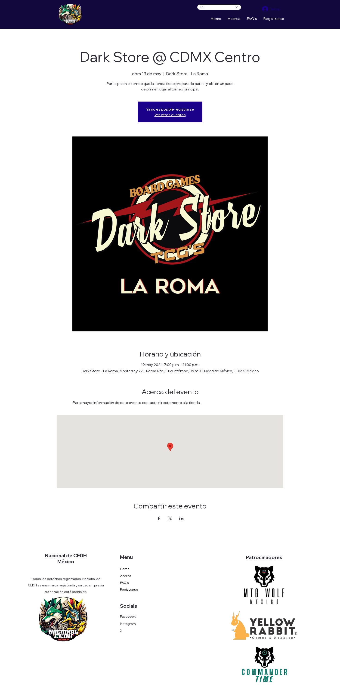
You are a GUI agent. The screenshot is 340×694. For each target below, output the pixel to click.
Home (125, 569)
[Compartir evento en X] (170, 518)
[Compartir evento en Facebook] (159, 518)
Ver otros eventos (170, 114)
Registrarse (129, 589)
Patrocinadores (264, 557)
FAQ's (124, 583)
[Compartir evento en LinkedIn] (181, 518)
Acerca (125, 576)
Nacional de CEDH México (66, 558)
